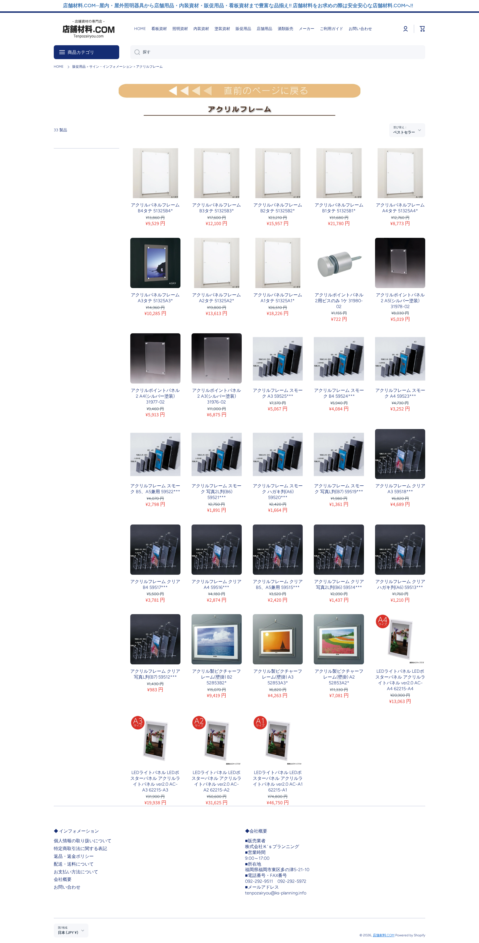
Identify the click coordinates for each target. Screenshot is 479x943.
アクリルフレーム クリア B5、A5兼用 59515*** (278, 584)
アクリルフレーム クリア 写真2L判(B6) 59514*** (339, 584)
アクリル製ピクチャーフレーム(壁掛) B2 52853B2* (216, 677)
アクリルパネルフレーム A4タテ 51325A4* (400, 207)
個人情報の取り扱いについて (82, 840)
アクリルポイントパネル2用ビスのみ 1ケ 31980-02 (339, 300)
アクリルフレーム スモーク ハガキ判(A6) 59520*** (278, 491)
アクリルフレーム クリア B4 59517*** (155, 584)
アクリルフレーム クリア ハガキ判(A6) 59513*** (400, 584)
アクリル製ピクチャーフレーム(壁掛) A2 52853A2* (339, 677)
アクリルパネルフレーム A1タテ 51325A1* (277, 297)
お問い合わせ (67, 887)
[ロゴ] (88, 29)
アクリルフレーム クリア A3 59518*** (400, 488)
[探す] (135, 52)
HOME (58, 67)
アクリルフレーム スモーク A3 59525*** (278, 393)
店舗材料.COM (383, 935)
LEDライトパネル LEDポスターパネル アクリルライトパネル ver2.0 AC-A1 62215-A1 (278, 781)
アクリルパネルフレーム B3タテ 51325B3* (216, 207)
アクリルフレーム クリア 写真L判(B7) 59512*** (155, 674)
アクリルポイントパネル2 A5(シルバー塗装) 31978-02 (400, 300)
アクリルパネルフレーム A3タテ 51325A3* (155, 297)
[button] (422, 29)
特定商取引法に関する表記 (80, 848)
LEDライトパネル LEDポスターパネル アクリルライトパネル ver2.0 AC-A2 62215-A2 (216, 781)
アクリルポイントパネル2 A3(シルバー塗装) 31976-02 (216, 396)
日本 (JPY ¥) (68, 932)
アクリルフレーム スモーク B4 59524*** (339, 393)
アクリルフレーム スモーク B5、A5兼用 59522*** (155, 488)
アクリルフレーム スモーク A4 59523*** (400, 393)
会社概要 (63, 879)
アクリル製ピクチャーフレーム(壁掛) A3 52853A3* (277, 677)
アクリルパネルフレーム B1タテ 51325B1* (339, 207)
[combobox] (277, 52)
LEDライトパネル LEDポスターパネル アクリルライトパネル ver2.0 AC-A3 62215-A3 (155, 781)
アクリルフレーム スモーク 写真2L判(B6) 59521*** (216, 491)
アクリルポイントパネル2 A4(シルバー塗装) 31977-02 (155, 396)
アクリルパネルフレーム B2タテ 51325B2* (277, 207)
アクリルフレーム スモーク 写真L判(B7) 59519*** (339, 488)
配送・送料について (74, 864)
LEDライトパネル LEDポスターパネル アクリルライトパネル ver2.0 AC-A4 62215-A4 (400, 680)
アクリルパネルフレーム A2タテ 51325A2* (216, 297)
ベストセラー (404, 132)
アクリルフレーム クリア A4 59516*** (216, 584)
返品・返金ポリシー (74, 856)
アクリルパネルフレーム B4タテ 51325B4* (155, 207)
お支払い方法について (76, 871)
